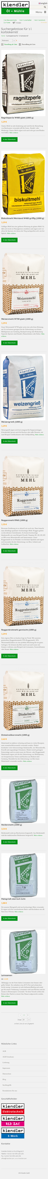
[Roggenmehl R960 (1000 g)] (23, 485)
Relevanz (5, 40)
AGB (4, 1051)
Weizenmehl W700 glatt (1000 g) (17, 319)
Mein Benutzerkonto (10, 20)
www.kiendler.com (21, 1158)
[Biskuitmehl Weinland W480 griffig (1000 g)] (23, 184)
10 (23, 1020)
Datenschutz (7, 1074)
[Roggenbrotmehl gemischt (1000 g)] (23, 595)
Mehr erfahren (13, 132)
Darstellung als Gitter (10, 44)
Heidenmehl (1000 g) (11, 824)
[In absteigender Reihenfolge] (16, 40)
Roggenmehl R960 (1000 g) (14, 520)
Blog (4, 1079)
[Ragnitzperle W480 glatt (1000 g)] (23, 83)
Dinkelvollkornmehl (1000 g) (15, 735)
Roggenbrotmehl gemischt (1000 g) (18, 629)
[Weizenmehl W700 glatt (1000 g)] (23, 284)
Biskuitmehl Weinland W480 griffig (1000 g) (22, 218)
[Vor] (27, 1015)
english (44, 3)
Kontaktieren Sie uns (10, 1091)
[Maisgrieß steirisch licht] (23, 875)
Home (3, 36)
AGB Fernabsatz (8, 1057)
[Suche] (45, 7)
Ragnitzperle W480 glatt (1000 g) (17, 117)
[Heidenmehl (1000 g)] (23, 801)
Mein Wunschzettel (25, 20)
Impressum (6, 1068)
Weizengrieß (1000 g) (12, 421)
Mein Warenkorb (39, 20)
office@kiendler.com (7, 1158)
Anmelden (44, 22)
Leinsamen (6, 975)
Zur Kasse (7, 22)
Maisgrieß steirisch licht (13, 899)
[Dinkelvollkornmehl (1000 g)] (23, 700)
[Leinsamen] (23, 952)
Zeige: (20, 1020)
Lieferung (6, 1062)
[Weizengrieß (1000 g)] (23, 387)
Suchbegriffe (7, 1085)
